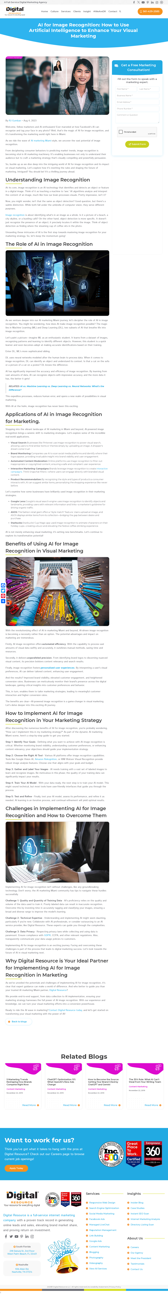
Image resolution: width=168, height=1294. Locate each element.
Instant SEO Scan (140, 1213)
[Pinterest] (3, 595)
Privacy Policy (115, 1287)
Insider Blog (137, 1202)
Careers (135, 1247)
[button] (54, 11)
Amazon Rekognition (46, 759)
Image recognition (15, 215)
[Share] (3, 601)
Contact (112, 11)
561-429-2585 (151, 11)
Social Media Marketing (101, 1213)
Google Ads (95, 1241)
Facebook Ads (97, 1219)
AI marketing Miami (41, 140)
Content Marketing (99, 1246)
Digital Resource (58, 990)
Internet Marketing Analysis (145, 1219)
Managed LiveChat (99, 1224)
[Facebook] (3, 585)
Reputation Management (102, 1230)
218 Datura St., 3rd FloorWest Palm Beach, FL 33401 (22, 1252)
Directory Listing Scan (142, 1224)
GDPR (47, 935)
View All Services (98, 1268)
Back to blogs (19, 1021)
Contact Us (137, 1269)
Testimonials (137, 1264)
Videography (96, 1263)
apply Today (16, 1168)
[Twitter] (3, 590)
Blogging (94, 1252)
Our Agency (137, 1253)
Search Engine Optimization (104, 1208)
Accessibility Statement (98, 1287)
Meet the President (141, 1258)
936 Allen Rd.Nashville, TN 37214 (22, 1270)
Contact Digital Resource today (65, 1010)
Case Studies (138, 1208)
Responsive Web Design (102, 1202)
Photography (96, 1257)
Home (44, 11)
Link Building (96, 1235)
